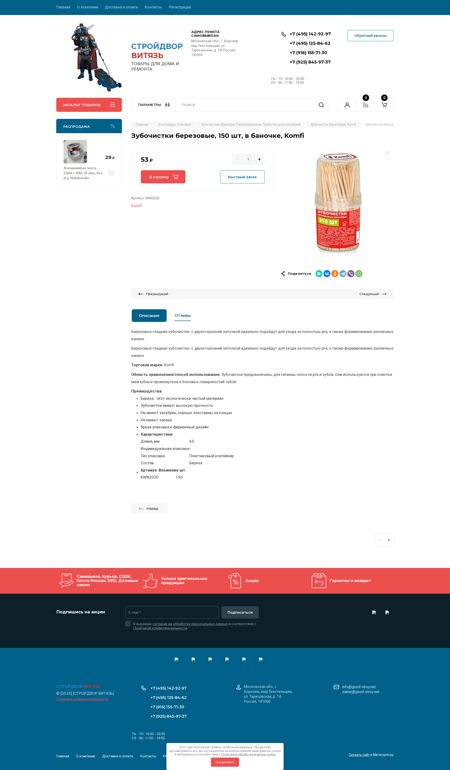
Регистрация (180, 7)
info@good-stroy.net (359, 687)
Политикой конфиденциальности (160, 628)
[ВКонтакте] (326, 273)
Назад (152, 508)
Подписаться (240, 612)
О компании (87, 7)
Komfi (136, 205)
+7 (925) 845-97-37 (310, 62)
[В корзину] (111, 173)
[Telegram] (342, 273)
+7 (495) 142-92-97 (310, 34)
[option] (337, 203)
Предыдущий (157, 294)
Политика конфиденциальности (82, 699)
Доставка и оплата (121, 7)
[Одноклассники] (334, 273)
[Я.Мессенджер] (318, 273)
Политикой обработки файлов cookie (248, 754)
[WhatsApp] (358, 273)
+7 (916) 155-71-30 (308, 52)
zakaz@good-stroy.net (360, 692)
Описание (149, 315)
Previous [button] (379, 540)
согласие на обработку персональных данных (190, 624)
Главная (63, 7)
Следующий (369, 294)
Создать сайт (359, 755)
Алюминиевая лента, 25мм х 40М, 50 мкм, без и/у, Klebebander (83, 173)
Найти (321, 105)
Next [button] (389, 540)
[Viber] (350, 273)
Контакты (153, 7)
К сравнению (388, 153)
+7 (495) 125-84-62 (310, 43)
